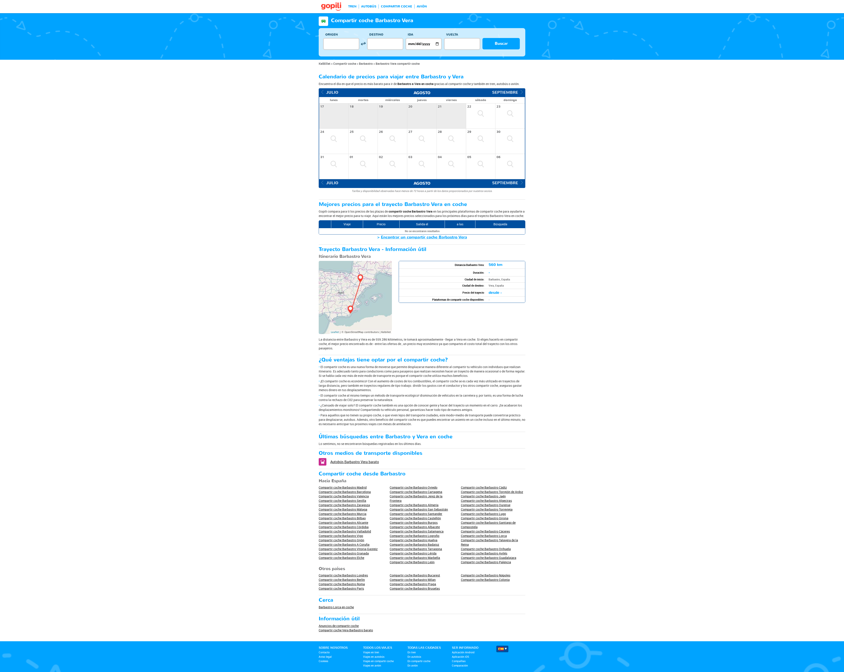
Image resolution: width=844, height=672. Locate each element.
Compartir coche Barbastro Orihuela (486, 549)
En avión (412, 665)
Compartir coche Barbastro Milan (413, 580)
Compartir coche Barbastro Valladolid (345, 531)
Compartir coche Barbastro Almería (414, 505)
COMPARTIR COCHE (396, 6)
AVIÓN (422, 6)
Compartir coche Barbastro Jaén (483, 496)
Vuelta (452, 35)
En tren (411, 652)
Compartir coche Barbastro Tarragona (416, 549)
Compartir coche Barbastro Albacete (415, 527)
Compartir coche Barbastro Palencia (486, 562)
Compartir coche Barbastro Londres (343, 575)
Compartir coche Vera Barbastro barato (346, 630)
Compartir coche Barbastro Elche (341, 558)
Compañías (459, 661)
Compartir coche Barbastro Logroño (414, 536)
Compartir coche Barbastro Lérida (413, 553)
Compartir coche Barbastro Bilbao (342, 518)
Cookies (323, 661)
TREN (352, 6)
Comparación (460, 665)
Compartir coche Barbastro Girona (484, 518)
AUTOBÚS (368, 6)
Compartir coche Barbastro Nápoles (485, 575)
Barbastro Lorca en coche (336, 607)
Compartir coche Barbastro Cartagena (416, 492)
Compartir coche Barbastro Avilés (484, 553)
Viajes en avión (372, 665)
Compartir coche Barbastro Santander (416, 514)
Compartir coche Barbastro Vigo (341, 536)
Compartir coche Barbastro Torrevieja (487, 509)
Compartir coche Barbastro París (341, 588)
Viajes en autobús (373, 656)
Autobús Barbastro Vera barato (354, 461)
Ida (410, 35)
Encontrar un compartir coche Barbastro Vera (424, 237)
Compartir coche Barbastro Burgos (414, 522)
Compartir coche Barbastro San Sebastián (419, 509)
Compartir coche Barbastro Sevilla (342, 501)
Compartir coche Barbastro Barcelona (345, 492)
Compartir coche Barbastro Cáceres (485, 531)
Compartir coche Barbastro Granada (344, 553)
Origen (331, 35)
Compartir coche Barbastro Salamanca (417, 531)
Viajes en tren (371, 652)
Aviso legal (325, 656)
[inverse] (363, 44)
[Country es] (502, 649)
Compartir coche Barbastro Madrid (343, 487)
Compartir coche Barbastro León (412, 562)
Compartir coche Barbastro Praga (413, 584)
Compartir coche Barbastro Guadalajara (488, 558)
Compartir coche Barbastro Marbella (415, 558)
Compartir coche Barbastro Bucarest (415, 575)
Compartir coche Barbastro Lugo (483, 514)
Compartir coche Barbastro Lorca (484, 536)
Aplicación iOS (460, 656)
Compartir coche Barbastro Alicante (343, 522)
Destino (376, 35)
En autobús (414, 656)
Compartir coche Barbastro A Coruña (344, 544)
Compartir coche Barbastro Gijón (341, 540)
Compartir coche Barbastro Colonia (485, 580)
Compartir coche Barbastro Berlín (342, 580)
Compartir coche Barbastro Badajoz (414, 544)
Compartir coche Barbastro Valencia (344, 496)
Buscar (501, 43)
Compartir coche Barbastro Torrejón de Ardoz (492, 492)
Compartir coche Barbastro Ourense (485, 505)
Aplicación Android (463, 652)
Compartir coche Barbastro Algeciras (486, 501)
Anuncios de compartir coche (339, 626)
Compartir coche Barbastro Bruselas (415, 588)
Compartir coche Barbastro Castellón (415, 518)
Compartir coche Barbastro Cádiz (484, 487)
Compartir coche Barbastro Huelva (413, 540)
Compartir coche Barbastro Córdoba (344, 527)
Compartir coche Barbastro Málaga (343, 509)
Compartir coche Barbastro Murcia (342, 514)
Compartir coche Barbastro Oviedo (413, 487)
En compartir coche (418, 661)
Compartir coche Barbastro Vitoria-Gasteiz (348, 549)
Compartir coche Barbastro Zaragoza (344, 505)
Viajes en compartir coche (378, 661)
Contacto (324, 652)
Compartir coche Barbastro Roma (342, 584)
